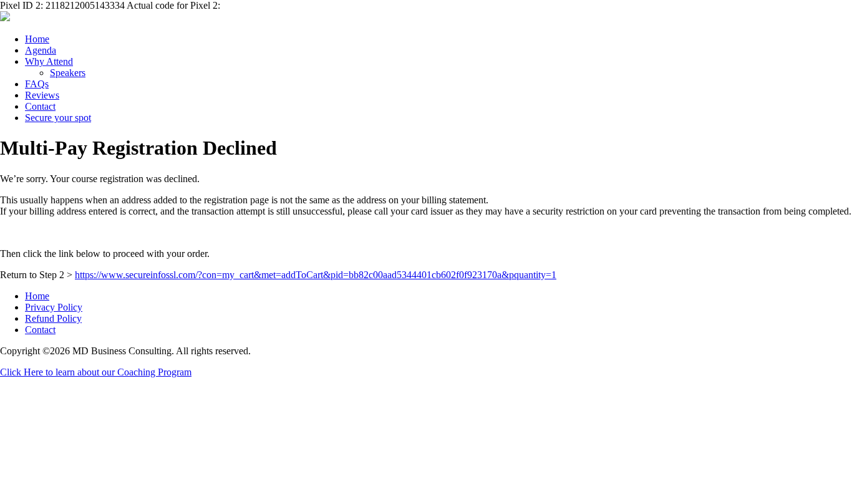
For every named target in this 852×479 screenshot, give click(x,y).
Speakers (67, 72)
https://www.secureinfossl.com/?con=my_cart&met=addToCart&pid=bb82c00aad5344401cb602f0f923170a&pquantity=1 (315, 274)
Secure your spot (58, 117)
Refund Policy (53, 318)
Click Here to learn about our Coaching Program (95, 372)
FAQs (37, 84)
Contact (40, 106)
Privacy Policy (53, 307)
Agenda (40, 50)
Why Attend (49, 61)
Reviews (42, 95)
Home (37, 39)
